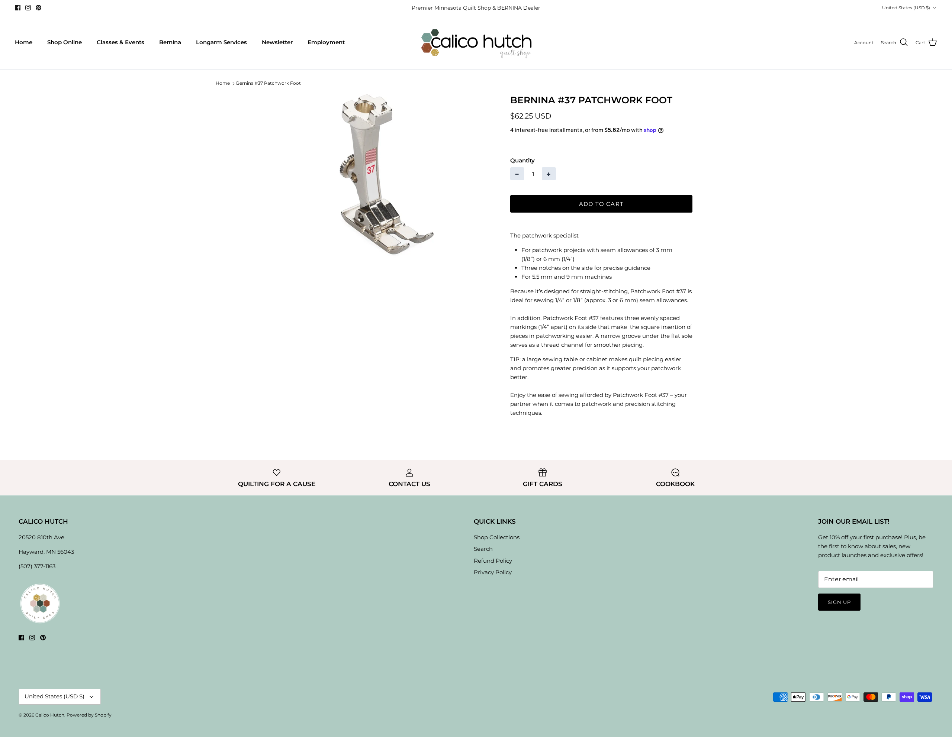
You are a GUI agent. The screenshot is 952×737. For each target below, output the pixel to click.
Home (23, 42)
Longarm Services (221, 42)
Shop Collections (497, 537)
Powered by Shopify (89, 715)
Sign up (839, 602)
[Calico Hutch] (476, 42)
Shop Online (64, 42)
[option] (377, 176)
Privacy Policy (493, 572)
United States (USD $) (906, 7)
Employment (326, 42)
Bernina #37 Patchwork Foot (268, 83)
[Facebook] (17, 7)
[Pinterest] (38, 7)
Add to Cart (601, 203)
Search (483, 548)
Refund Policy (493, 560)
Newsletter (277, 42)
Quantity (522, 160)
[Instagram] (28, 7)
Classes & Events (120, 42)
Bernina (170, 42)
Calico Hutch (49, 715)
